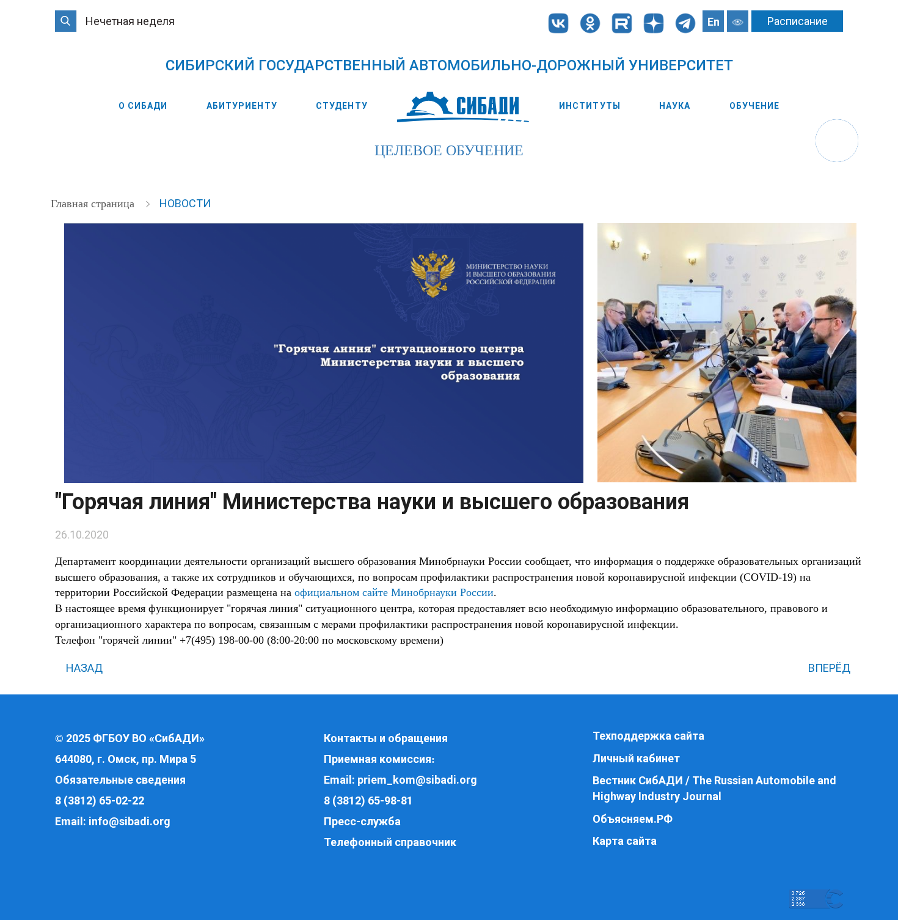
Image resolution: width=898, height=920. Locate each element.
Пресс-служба (362, 821)
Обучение (754, 106)
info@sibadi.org (129, 821)
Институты (590, 106)
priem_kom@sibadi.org (417, 779)
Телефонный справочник (390, 842)
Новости (185, 203)
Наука (675, 106)
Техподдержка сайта (648, 735)
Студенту (342, 106)
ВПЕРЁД (830, 667)
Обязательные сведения (120, 779)
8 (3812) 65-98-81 (368, 800)
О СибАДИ (143, 106)
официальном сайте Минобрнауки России (394, 592)
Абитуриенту (241, 106)
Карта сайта (625, 840)
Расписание (797, 21)
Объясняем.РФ (633, 818)
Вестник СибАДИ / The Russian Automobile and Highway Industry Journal (714, 788)
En (713, 21)
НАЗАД (83, 667)
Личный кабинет (636, 758)
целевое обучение (449, 150)
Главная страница (94, 203)
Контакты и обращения (386, 738)
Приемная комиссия (377, 759)
